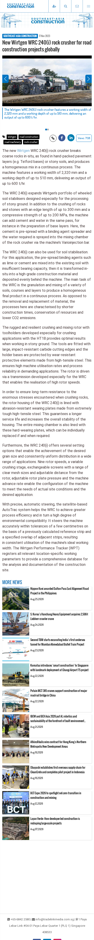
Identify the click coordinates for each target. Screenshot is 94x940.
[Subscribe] (54, 6)
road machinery (13, 142)
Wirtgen (12, 136)
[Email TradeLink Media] (77, 6)
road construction (29, 136)
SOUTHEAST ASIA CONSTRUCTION (20, 36)
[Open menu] (88, 6)
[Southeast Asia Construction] (27, 6)
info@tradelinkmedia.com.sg (55, 919)
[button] (65, 6)
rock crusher (31, 142)
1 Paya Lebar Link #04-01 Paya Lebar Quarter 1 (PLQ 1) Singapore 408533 (48, 926)
